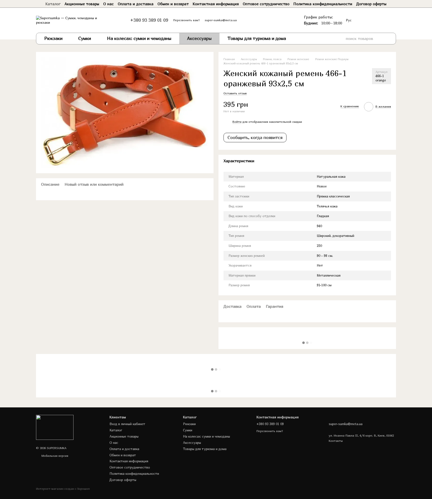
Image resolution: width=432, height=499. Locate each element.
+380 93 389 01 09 (149, 20)
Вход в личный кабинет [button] (127, 424)
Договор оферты (371, 3)
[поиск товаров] (387, 38)
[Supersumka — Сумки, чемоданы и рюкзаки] (55, 427)
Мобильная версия (54, 456)
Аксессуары (199, 38)
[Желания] (363, 20)
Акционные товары (81, 3)
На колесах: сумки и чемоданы (139, 38)
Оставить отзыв (235, 93)
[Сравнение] (373, 20)
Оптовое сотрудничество (266, 3)
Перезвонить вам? (186, 20)
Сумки (84, 38)
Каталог (53, 3)
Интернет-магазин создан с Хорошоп (63, 488)
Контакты (336, 441)
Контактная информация (216, 3)
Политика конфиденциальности (323, 3)
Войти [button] (237, 122)
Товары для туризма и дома (257, 38)
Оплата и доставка (136, 3)
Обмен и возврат (173, 3)
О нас (108, 3)
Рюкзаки (53, 38)
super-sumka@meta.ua (221, 20)
